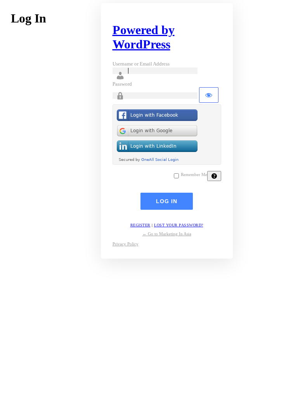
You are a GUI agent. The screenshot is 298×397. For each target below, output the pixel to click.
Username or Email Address (141, 64)
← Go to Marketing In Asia (166, 233)
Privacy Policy (126, 244)
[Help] (214, 176)
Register (140, 225)
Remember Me (194, 175)
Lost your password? (178, 225)
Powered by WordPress (144, 37)
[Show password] (208, 95)
